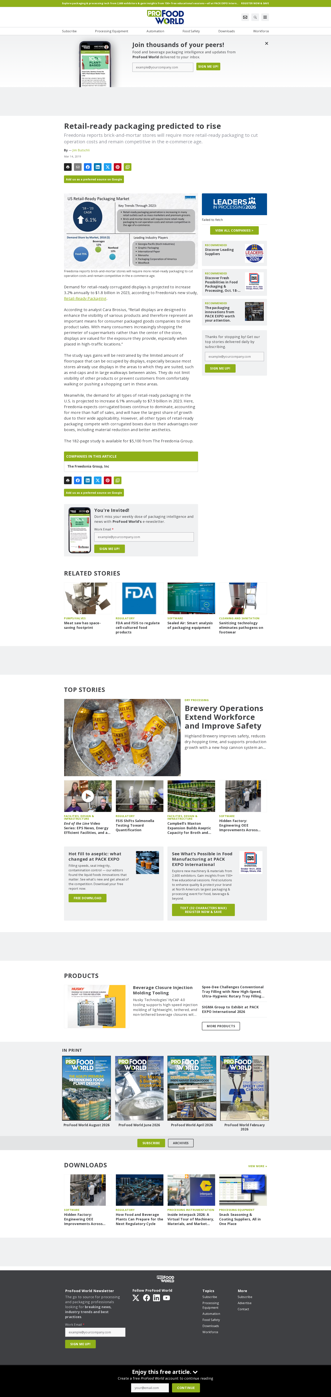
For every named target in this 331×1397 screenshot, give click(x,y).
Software (175, 618)
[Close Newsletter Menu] (266, 43)
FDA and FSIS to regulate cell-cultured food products (138, 627)
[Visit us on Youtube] (166, 1297)
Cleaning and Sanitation (239, 618)
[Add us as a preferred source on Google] (127, 167)
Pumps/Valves (75, 618)
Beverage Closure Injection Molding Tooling (163, 990)
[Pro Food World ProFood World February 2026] (244, 1088)
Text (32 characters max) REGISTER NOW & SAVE (203, 910)
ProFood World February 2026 (244, 1127)
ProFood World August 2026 (86, 1125)
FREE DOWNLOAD (87, 898)
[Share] (88, 167)
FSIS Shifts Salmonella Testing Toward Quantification (135, 825)
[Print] (68, 167)
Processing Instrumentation (190, 1210)
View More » (257, 1166)
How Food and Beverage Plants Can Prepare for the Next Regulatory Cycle (139, 1219)
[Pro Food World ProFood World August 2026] (86, 1088)
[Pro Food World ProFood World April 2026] (191, 1088)
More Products (221, 1026)
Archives (181, 1143)
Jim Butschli (81, 150)
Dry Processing (197, 700)
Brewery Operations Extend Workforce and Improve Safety (224, 717)
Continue (186, 1388)
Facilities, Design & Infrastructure (79, 817)
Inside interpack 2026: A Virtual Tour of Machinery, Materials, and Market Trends (190, 1219)
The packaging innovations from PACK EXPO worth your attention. (220, 314)
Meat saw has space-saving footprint (82, 625)
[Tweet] (107, 167)
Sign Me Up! (208, 66)
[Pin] (117, 167)
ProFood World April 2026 (192, 1125)
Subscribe (151, 1143)
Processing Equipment (237, 1210)
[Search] (255, 17)
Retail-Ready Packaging (85, 298)
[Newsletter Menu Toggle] (245, 17)
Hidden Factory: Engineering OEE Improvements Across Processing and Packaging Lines (242, 825)
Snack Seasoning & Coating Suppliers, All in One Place (240, 1219)
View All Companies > (234, 230)
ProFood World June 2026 (139, 1125)
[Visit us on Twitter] (136, 1297)
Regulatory (125, 618)
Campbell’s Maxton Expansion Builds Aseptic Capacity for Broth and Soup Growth (189, 828)
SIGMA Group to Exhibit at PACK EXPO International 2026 (230, 1009)
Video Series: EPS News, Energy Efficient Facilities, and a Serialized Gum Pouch (86, 828)
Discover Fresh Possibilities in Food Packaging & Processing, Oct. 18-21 (221, 284)
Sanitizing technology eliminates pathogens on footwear (241, 627)
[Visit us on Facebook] (146, 1297)
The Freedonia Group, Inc (88, 466)
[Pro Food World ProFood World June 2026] (139, 1088)
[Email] (78, 167)
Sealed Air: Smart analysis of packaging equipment (190, 625)
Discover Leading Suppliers (219, 252)
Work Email (104, 529)
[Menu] (265, 17)
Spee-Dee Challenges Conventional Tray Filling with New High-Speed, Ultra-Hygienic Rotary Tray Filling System (233, 992)
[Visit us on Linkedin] (156, 1297)
